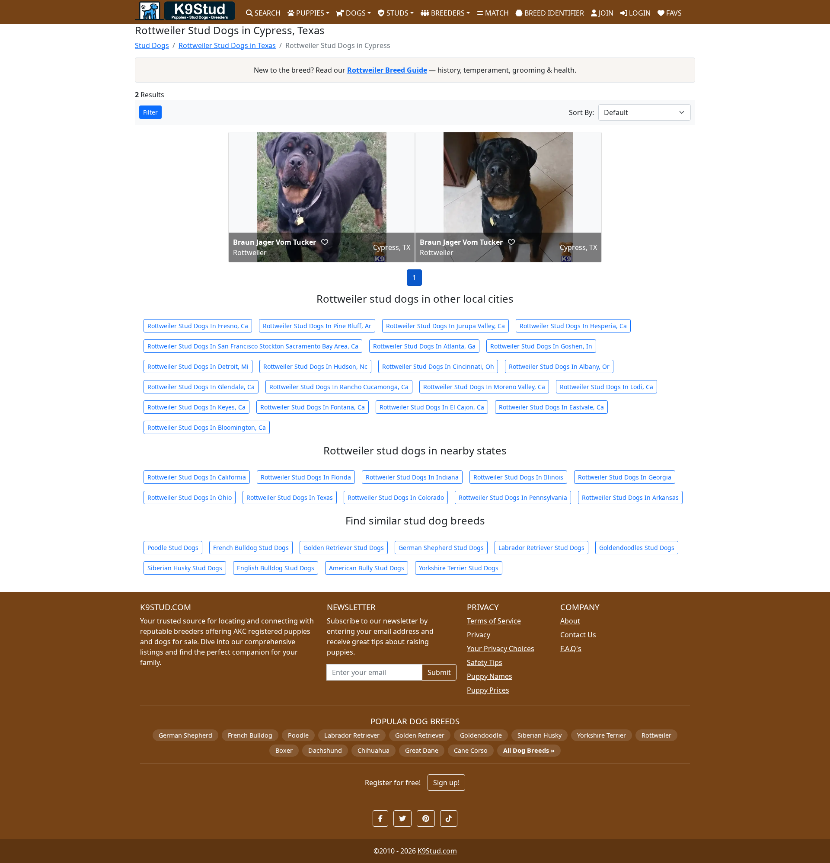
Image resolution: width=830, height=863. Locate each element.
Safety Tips (484, 662)
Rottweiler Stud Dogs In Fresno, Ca (197, 326)
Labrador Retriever (352, 735)
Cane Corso (471, 750)
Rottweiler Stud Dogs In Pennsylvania (513, 497)
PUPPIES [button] (309, 13)
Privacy (478, 634)
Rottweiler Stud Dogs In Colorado (396, 497)
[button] (324, 242)
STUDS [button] (397, 13)
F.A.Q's (570, 648)
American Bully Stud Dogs (366, 568)
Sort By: (581, 112)
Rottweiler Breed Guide (387, 70)
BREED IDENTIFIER (553, 13)
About (570, 621)
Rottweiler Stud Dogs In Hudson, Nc (315, 366)
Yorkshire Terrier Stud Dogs (458, 568)
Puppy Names (489, 676)
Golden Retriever (419, 735)
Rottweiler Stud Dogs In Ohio (189, 497)
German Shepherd (185, 735)
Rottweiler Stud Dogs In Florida (306, 477)
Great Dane (421, 750)
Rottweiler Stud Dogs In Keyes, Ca (196, 407)
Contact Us (578, 634)
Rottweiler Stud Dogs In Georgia (624, 477)
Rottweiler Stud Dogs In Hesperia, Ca (573, 326)
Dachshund (325, 750)
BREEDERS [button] (447, 13)
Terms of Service (494, 621)
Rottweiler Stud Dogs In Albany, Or (559, 366)
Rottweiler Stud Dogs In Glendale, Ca (201, 387)
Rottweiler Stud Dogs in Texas (227, 45)
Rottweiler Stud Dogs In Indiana (412, 477)
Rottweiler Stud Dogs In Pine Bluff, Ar (317, 326)
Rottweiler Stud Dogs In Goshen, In (541, 346)
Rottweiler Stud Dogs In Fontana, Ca (312, 407)
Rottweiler (656, 735)
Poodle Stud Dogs (172, 547)
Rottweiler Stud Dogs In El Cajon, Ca (432, 407)
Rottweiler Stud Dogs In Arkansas (630, 497)
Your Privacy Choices (500, 648)
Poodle (298, 735)
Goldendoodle (481, 735)
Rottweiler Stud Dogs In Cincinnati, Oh (438, 366)
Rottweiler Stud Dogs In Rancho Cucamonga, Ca (339, 387)
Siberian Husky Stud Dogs (184, 568)
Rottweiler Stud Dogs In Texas (289, 497)
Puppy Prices (488, 690)
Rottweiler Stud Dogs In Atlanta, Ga (424, 346)
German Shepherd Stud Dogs (441, 547)
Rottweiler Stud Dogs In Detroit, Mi (198, 366)
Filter (150, 112)
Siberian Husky (539, 735)
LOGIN (639, 13)
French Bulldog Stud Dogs (251, 547)
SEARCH (267, 13)
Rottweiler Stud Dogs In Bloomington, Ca (206, 427)
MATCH (496, 13)
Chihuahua (373, 750)
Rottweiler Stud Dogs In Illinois (518, 477)
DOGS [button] (355, 13)
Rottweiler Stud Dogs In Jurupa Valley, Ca (445, 326)
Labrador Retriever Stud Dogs (541, 547)
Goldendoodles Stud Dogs (636, 547)
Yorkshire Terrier (601, 735)
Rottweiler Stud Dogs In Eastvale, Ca (551, 407)
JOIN (605, 13)
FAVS (673, 13)
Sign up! (446, 782)
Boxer (284, 750)
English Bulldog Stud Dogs (275, 568)
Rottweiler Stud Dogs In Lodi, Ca (606, 387)
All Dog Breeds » (529, 750)
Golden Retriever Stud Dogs (343, 547)
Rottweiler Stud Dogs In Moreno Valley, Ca (484, 387)
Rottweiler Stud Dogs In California (196, 477)
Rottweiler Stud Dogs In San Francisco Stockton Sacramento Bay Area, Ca (252, 346)
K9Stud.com (437, 851)
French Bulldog (250, 735)
